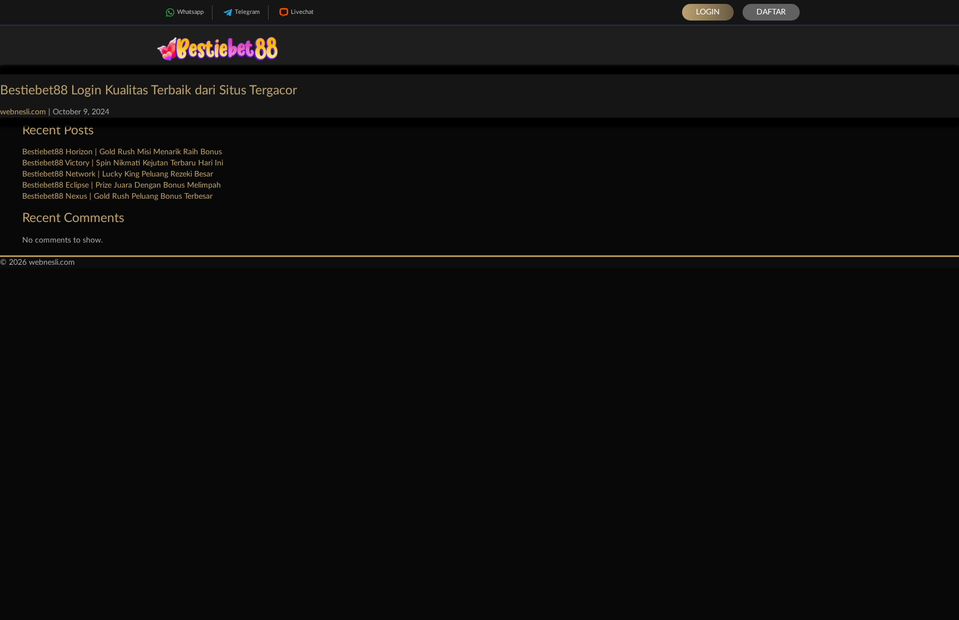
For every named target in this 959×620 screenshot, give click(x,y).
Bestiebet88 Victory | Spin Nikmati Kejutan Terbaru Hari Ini (122, 163)
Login (708, 12)
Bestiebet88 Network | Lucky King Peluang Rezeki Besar (117, 174)
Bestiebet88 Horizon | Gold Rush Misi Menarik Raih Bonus (122, 152)
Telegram (247, 12)
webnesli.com (23, 112)
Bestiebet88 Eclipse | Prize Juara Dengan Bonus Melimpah (121, 185)
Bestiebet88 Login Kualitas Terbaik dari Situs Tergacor (148, 90)
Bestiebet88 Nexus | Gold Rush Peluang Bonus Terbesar (117, 196)
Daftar (771, 12)
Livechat (302, 12)
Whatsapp (190, 12)
